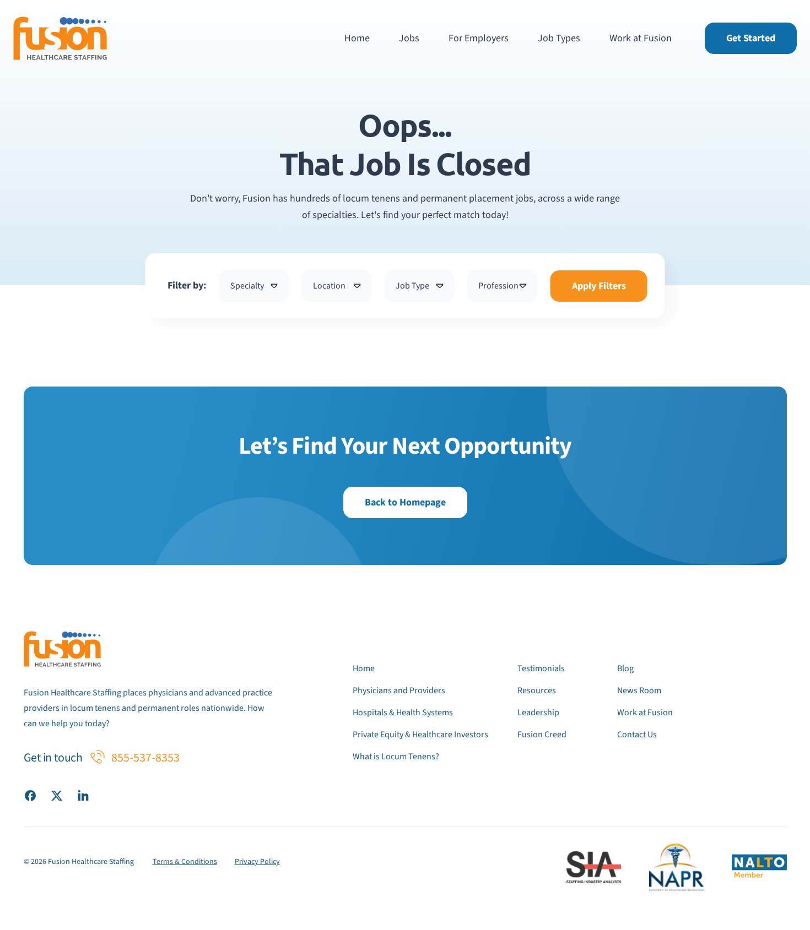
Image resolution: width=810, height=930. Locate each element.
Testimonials (541, 668)
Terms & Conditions (185, 861)
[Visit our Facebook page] (30, 795)
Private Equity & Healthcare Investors (420, 734)
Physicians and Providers (399, 690)
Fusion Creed (541, 734)
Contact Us (637, 734)
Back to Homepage (405, 502)
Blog (625, 668)
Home (357, 38)
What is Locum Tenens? (396, 756)
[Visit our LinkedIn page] (83, 795)
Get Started (750, 38)
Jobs (409, 38)
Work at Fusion (640, 38)
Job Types (559, 38)
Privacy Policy (257, 861)
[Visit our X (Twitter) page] (56, 795)
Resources (536, 690)
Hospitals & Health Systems (403, 712)
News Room (639, 690)
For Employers (479, 38)
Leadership (538, 712)
